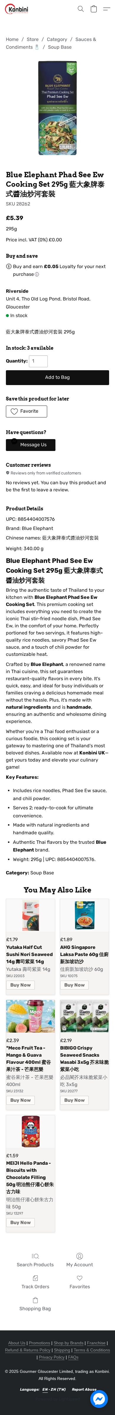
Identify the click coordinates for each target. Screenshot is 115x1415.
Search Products (35, 1264)
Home (12, 39)
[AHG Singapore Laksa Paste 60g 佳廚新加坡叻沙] (84, 915)
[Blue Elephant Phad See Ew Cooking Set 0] (57, 109)
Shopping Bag (35, 1308)
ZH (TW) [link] (58, 1389)
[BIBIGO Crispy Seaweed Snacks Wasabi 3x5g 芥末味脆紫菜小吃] (84, 1016)
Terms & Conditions (92, 1350)
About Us (16, 1342)
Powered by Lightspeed (57, 1399)
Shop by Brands (68, 1342)
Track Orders (35, 1286)
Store (33, 39)
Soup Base (60, 47)
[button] (17, 9)
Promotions (39, 1342)
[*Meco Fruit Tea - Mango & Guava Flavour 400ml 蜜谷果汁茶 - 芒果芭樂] (30, 1016)
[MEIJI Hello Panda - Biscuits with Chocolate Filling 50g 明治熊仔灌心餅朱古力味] (30, 1131)
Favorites (80, 1286)
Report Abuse (84, 1389)
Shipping (62, 1350)
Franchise (96, 1342)
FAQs (73, 1357)
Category (57, 39)
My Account (79, 1264)
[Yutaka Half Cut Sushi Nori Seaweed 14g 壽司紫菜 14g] (30, 915)
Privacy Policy (52, 1357)
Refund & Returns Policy (27, 1350)
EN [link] (45, 1389)
